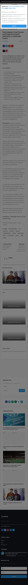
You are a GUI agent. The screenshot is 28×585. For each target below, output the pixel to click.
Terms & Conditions (14, 6)
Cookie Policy (11, 8)
